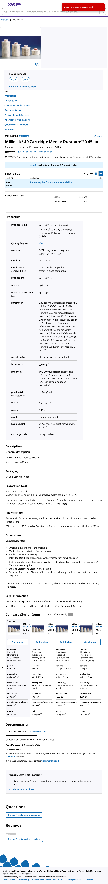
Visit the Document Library (21, 789)
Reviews (9, 129)
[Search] (102, 11)
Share (100, 136)
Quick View (17, 642)
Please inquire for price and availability (51, 182)
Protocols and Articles (16, 115)
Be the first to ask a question (24, 814)
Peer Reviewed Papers (17, 119)
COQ (25, 79)
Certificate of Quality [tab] (39, 731)
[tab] (7, 20)
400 (41, 243)
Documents (11, 756)
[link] (9, 879)
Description (10, 100)
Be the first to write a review (25, 840)
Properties (10, 95)
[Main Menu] (4, 5)
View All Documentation (22, 86)
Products (4, 20)
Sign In (33, 165)
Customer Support (50, 760)
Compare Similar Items (17, 105)
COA (13, 79)
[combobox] (54, 11)
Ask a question (45, 151)
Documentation (13, 110)
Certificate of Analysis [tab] (17, 731)
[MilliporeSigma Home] (14, 4)
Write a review (29, 151)
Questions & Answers (16, 124)
